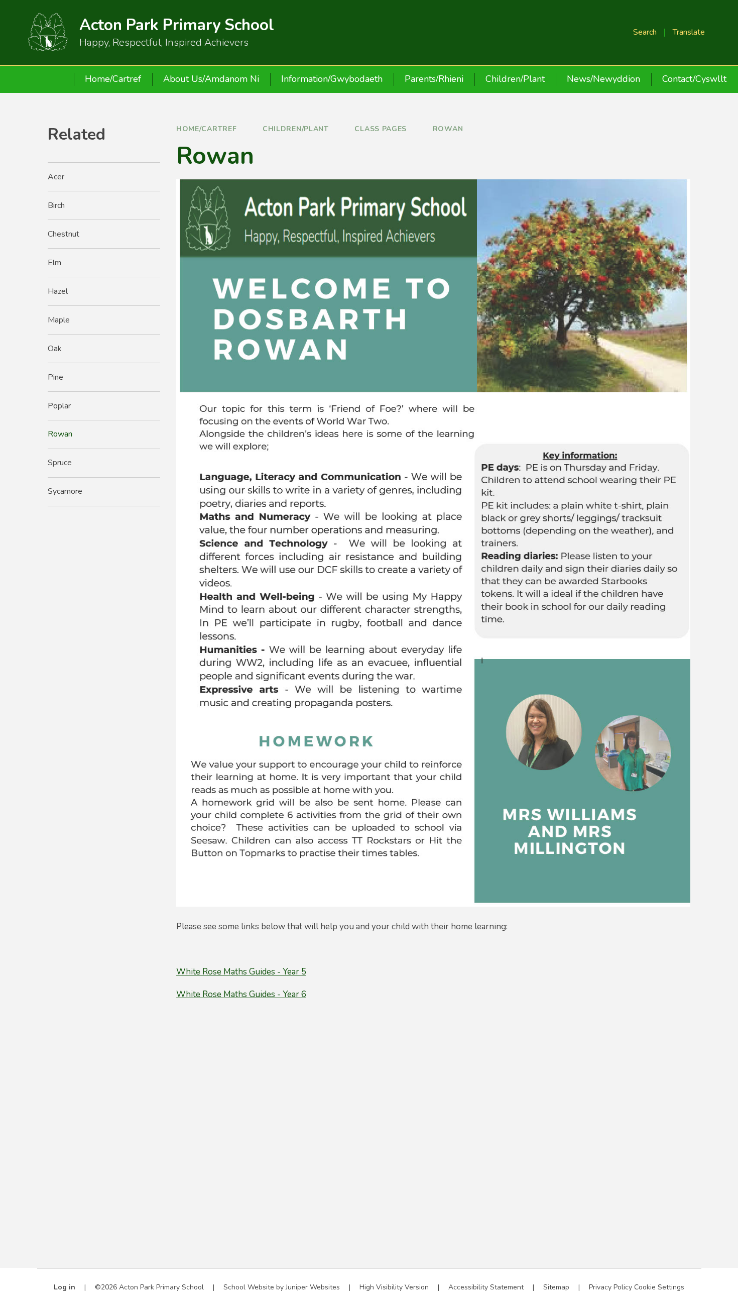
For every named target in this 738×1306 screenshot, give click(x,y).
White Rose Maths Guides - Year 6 (241, 994)
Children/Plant (296, 129)
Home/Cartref (206, 129)
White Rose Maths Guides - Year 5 (241, 971)
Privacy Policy (610, 1287)
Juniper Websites (313, 1287)
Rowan (448, 129)
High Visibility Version (394, 1287)
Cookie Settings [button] (659, 1287)
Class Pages (380, 129)
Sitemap (556, 1287)
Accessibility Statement (486, 1287)
